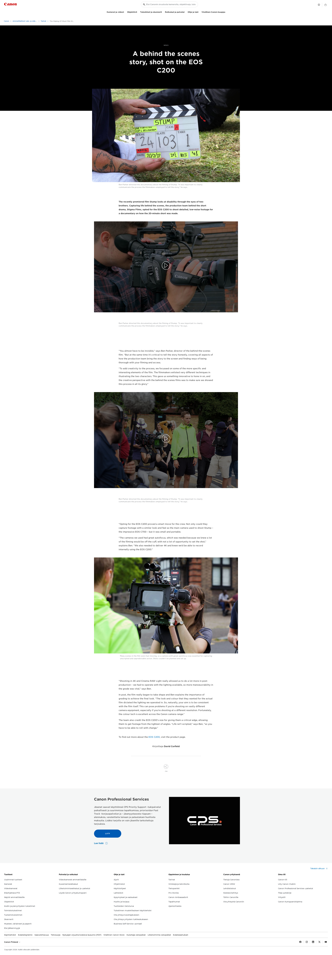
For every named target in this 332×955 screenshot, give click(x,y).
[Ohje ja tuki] (199, 11)
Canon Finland (11, 942)
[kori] (325, 5)
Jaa (166, 771)
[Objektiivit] (138, 11)
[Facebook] (300, 942)
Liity (107, 834)
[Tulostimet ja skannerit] (163, 11)
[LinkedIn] (313, 942)
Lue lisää (99, 843)
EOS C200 (154, 737)
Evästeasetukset (180, 935)
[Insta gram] (306, 942)
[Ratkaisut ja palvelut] (186, 11)
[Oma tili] (319, 5)
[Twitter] (319, 942)
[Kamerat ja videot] (125, 11)
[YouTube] (325, 942)
